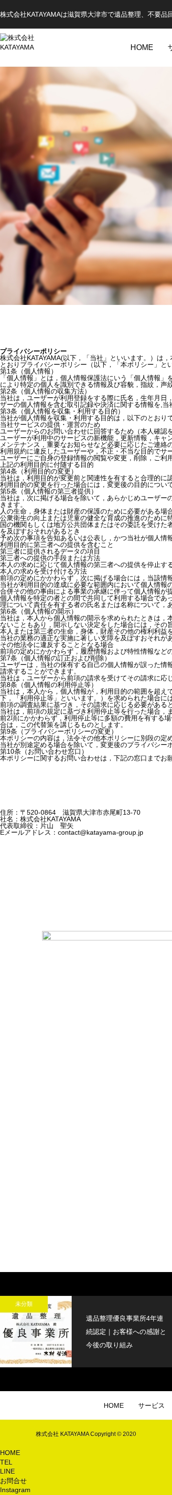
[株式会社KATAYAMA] (28, 48)
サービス (151, 1405)
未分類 (23, 1304)
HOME (141, 47)
